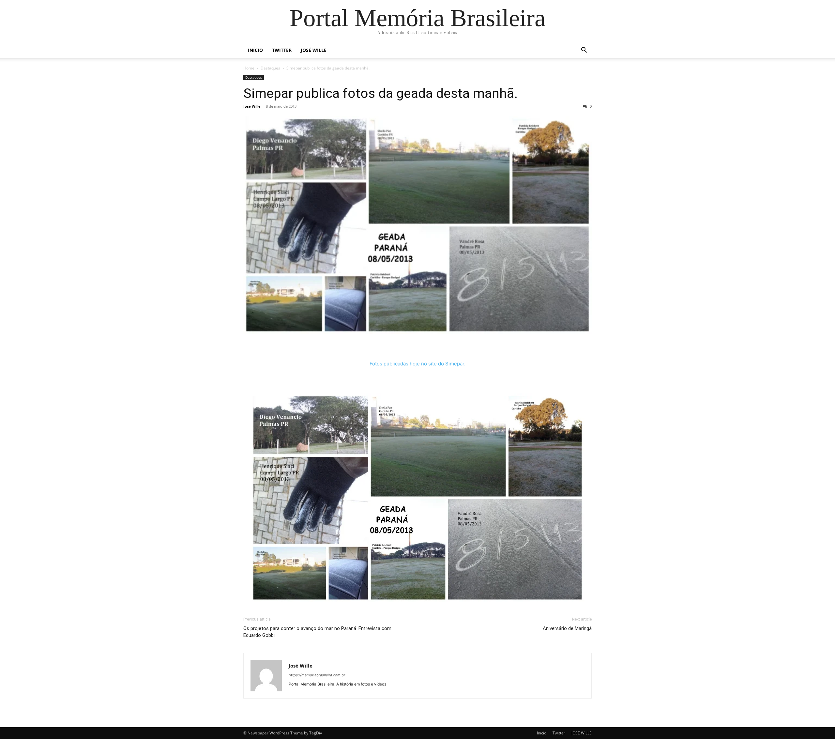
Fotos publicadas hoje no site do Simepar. (417, 364)
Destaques (270, 68)
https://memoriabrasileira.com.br (317, 675)
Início (255, 50)
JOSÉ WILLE (313, 50)
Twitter (282, 50)
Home (248, 68)
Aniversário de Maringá (567, 628)
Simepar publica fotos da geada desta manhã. (380, 93)
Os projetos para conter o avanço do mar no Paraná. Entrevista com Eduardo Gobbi (317, 631)
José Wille (252, 106)
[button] (584, 51)
